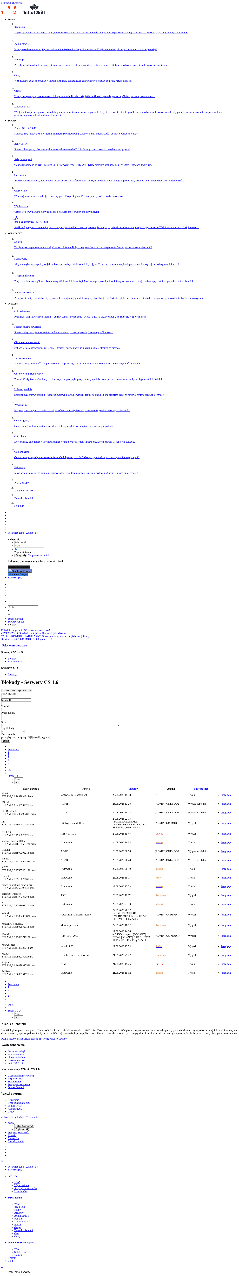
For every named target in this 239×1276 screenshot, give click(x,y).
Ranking (18, 1218)
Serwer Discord (16, 1087)
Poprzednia (13, 749)
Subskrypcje (20, 1252)
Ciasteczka (13, 1138)
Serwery (12, 1176)
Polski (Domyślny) (24, 1126)
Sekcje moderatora (14, 645)
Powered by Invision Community (21, 1117)
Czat (16, 1233)
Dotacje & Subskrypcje (20, 1242)
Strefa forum (15, 1197)
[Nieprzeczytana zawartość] (9, 512)
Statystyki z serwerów (19, 1084)
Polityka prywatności (18, 1132)
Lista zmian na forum (19, 1102)
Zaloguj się (21, 555)
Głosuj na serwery (17, 1060)
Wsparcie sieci (15, 1078)
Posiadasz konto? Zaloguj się (23, 532)
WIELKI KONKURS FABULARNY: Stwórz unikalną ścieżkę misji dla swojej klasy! (46, 636)
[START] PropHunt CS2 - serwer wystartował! (25, 630)
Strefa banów (14, 1081)
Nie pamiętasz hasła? (38, 555)
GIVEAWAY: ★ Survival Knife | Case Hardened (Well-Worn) (33, 633)
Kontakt (12, 1135)
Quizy (17, 1236)
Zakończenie (201, 788)
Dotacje (18, 1255)
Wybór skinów (21, 1185)
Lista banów (20, 1191)
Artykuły (19, 1212)
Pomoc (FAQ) (15, 1105)
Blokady (12, 658)
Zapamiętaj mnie (23, 552)
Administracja (15, 1108)
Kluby (17, 1209)
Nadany (133, 788)
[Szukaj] (9, 614)
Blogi (10, 1260)
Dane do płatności (23, 1230)
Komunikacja (15, 661)
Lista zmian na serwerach (21, 1075)
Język (11, 1122)
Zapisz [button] (6, 741)
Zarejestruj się (15, 577)
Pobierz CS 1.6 (15, 1063)
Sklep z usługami (16, 1057)
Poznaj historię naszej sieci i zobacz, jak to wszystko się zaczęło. (34, 1038)
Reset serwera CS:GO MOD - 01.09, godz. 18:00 (26, 639)
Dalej (10, 770)
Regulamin (13, 1100)
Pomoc (17, 1224)
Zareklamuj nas (16, 1054)
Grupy (11, 1111)
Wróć (17, 1182)
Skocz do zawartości (11, 2)
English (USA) (22, 1129)
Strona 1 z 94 (15, 775)
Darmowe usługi (16, 1051)
